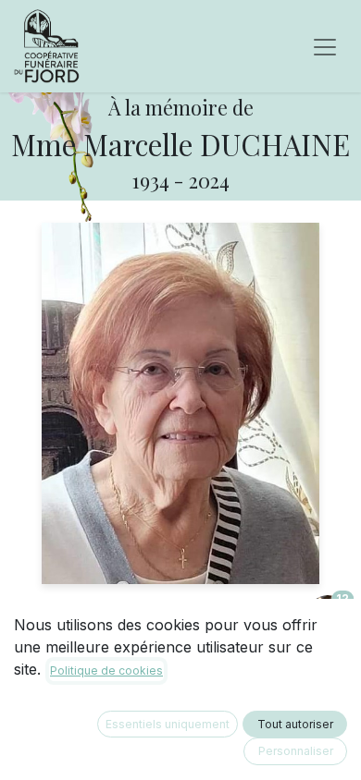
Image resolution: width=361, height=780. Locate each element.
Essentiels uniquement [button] (168, 724)
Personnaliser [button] (295, 751)
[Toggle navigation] (325, 46)
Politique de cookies (106, 670)
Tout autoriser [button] (295, 724)
